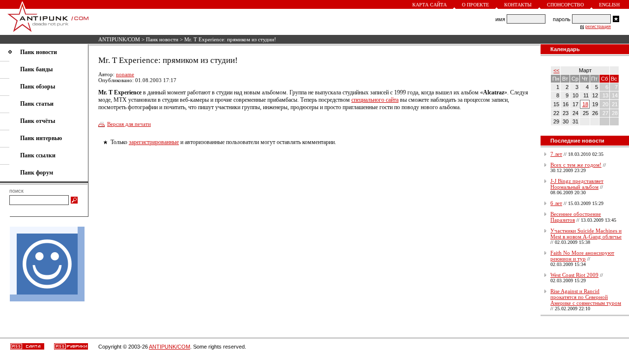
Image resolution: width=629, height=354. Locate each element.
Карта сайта (429, 4)
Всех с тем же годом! (575, 165)
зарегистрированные (154, 142)
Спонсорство (565, 4)
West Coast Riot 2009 (574, 275)
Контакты (518, 4)
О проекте (475, 4)
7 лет (556, 154)
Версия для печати (129, 124)
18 (585, 104)
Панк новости (162, 39)
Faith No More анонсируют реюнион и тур (582, 256)
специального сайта (375, 99)
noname (125, 74)
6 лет (556, 203)
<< (556, 70)
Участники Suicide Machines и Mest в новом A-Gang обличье (586, 233)
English (609, 4)
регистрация (598, 26)
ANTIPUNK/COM (119, 39)
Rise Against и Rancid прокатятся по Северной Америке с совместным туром (585, 297)
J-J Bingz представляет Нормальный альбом (576, 184)
